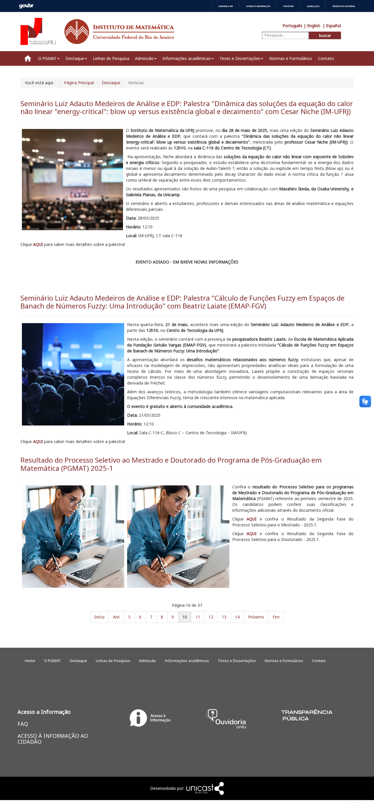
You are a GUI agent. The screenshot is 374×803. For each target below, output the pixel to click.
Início (99, 617)
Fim (276, 617)
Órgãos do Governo (344, 6)
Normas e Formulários (290, 58)
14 (237, 617)
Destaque (74, 58)
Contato (326, 58)
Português (292, 25)
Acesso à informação (258, 6)
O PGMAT (47, 58)
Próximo (256, 617)
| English (312, 25)
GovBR (26, 6)
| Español (332, 25)
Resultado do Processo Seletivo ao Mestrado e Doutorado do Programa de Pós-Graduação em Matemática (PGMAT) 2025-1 (171, 464)
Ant (116, 617)
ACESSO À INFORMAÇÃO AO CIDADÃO (53, 738)
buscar (325, 35)
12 (211, 617)
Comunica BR (225, 6)
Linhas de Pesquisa (111, 58)
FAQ (23, 723)
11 (197, 617)
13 (224, 617)
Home (27, 58)
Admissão (144, 58)
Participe (288, 6)
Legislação (313, 6)
